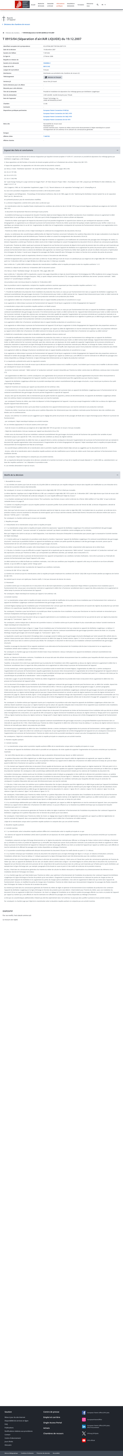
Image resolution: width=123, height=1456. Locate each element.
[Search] (97, 4)
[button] (61, 150)
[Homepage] (3, 33)
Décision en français (54, 77)
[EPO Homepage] (22, 5)
